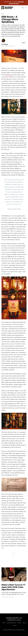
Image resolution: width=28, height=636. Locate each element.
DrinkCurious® (12, 620)
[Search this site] (23, 8)
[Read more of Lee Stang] (3, 40)
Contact (15, 625)
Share (23, 42)
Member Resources (11, 622)
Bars (2, 13)
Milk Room (8, 75)
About (3, 622)
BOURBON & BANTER (11, 618)
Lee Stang (4, 44)
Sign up (24, 622)
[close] (26, 2)
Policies (19, 622)
